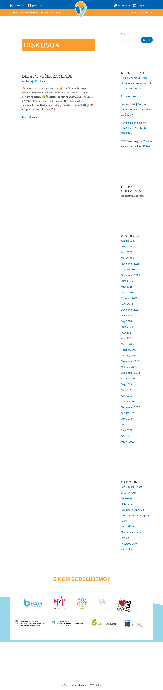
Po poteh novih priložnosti (135, 96)
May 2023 (126, 390)
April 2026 (126, 252)
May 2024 (126, 332)
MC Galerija (127, 526)
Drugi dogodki (129, 492)
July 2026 (126, 246)
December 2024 (130, 309)
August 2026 (128, 240)
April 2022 (126, 436)
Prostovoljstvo (129, 543)
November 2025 (130, 263)
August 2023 (128, 378)
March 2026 (127, 258)
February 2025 (129, 298)
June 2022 (127, 424)
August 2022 (128, 413)
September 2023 (130, 372)
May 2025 (126, 286)
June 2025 (127, 281)
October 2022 (129, 401)
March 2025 (127, 292)
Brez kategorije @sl (132, 486)
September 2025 (130, 275)
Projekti (125, 538)
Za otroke (126, 549)
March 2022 (127, 441)
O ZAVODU (46, 12)
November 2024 (130, 315)
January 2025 (128, 304)
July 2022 (126, 418)
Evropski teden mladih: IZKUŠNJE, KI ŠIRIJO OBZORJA (134, 127)
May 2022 (126, 430)
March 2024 (127, 344)
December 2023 (130, 361)
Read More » (29, 117)
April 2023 (126, 395)
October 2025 (129, 269)
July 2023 (126, 384)
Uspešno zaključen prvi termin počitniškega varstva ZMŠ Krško (136, 109)
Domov (14, 12)
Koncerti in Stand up (132, 509)
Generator (127, 498)
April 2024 (126, 338)
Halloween (127, 504)
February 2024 (129, 349)
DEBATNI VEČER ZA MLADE (47, 76)
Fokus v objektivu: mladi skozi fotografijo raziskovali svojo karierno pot (136, 83)
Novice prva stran (131, 532)
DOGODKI (135, 12)
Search (124, 34)
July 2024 (126, 321)
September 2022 (130, 407)
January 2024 (128, 355)
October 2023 (129, 367)
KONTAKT (147, 12)
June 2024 (127, 326)
